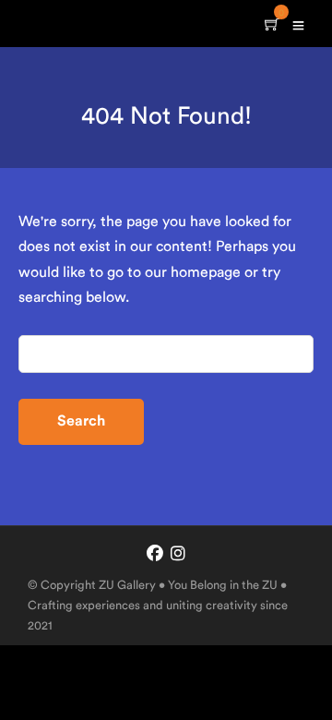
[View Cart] (272, 25)
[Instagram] (178, 555)
